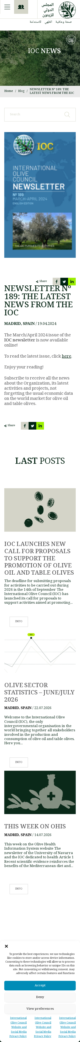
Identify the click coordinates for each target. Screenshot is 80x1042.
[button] (6, 946)
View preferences (40, 1009)
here (66, 356)
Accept (40, 985)
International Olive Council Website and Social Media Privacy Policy (67, 1027)
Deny (40, 997)
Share (43, 281)
